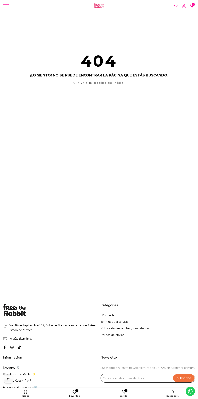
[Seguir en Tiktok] (19, 347)
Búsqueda (107, 315)
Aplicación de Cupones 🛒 (20, 387)
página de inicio (109, 83)
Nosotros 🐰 (11, 367)
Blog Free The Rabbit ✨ (19, 374)
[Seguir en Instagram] (12, 347)
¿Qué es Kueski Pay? (17, 380)
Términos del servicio (115, 321)
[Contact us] (190, 391)
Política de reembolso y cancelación (125, 328)
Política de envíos (112, 335)
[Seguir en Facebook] (4, 347)
